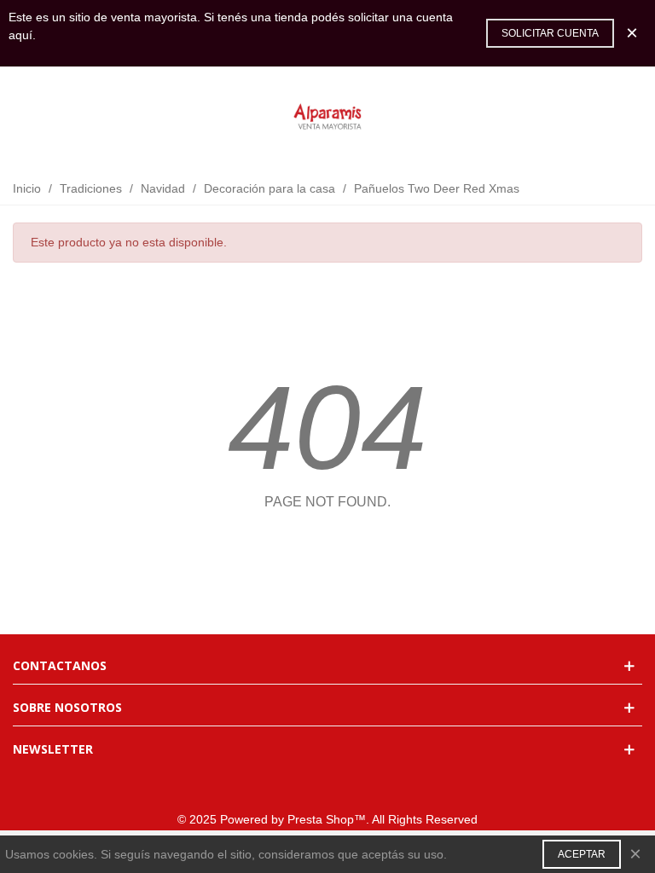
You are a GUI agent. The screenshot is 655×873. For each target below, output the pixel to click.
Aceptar (582, 854)
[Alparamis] (327, 117)
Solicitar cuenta (550, 33)
